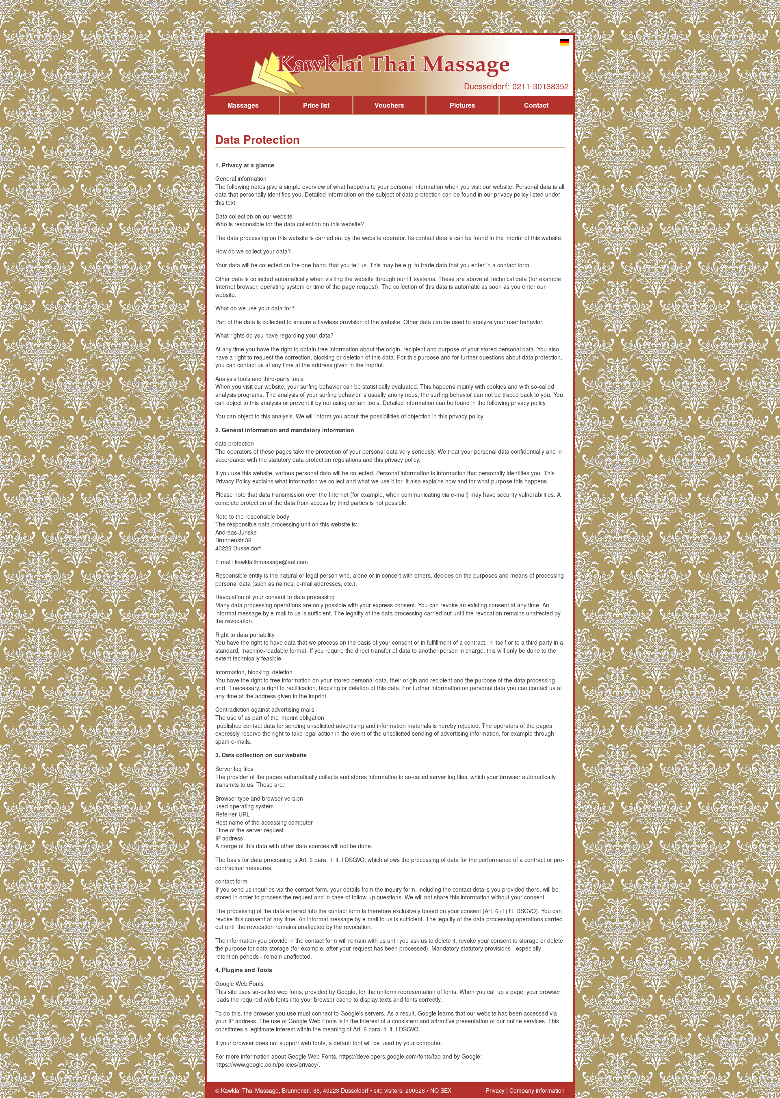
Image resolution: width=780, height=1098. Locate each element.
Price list (316, 105)
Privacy (495, 1090)
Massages (243, 105)
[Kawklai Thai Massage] (390, 65)
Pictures (462, 105)
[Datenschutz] (564, 43)
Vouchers (389, 105)
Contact (536, 105)
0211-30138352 (540, 86)
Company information (537, 1090)
